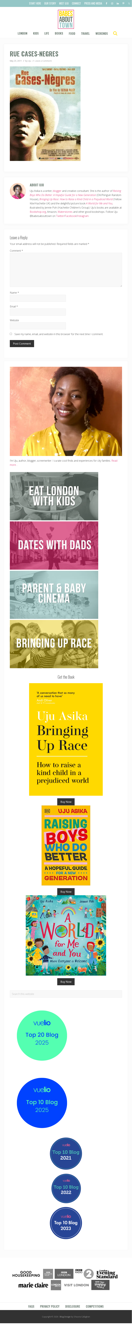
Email (14, 306)
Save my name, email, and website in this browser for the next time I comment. (58, 334)
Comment (16, 250)
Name (14, 292)
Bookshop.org (38, 212)
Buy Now (65, 802)
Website (14, 320)
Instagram (83, 216)
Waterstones (65, 212)
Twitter (60, 216)
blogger (57, 191)
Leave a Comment (43, 60)
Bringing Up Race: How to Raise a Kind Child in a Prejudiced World (76, 199)
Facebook (70, 216)
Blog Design (65, 1316)
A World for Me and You (99, 203)
